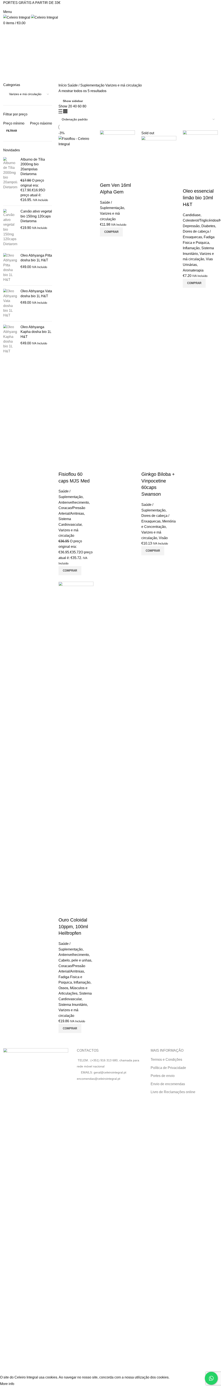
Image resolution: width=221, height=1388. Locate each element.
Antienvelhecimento (73, 502)
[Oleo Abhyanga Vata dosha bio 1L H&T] (10, 303)
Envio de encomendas (168, 1084)
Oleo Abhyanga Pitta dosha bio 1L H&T (36, 258)
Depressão (191, 226)
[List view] (60, 112)
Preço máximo (41, 123)
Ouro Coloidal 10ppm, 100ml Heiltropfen (73, 926)
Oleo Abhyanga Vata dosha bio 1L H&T (36, 293)
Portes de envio (163, 1076)
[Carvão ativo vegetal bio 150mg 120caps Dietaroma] (10, 227)
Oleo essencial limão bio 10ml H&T (198, 197)
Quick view (63, 465)
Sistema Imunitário (72, 1004)
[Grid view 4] (65, 112)
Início (63, 85)
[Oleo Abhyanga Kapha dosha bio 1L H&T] (10, 339)
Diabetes (208, 226)
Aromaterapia (193, 270)
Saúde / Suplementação (86, 85)
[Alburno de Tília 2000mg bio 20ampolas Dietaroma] (10, 180)
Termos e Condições (166, 1059)
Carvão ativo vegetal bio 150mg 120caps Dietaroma (36, 216)
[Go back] (8, 31)
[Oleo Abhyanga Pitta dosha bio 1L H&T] (10, 267)
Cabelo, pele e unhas (74, 960)
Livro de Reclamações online (173, 1092)
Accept (23, 1384)
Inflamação (191, 248)
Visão (163, 538)
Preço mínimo (13, 123)
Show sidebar (73, 100)
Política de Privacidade (168, 1068)
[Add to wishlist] (75, 465)
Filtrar (11, 130)
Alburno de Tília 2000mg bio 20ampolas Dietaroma (33, 167)
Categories (16, 52)
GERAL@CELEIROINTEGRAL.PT (22, 7)
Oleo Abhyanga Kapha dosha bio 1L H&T (36, 332)
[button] (69, 570)
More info (7, 1384)
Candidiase (191, 215)
